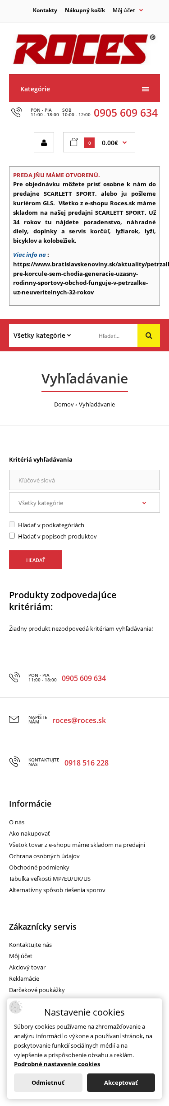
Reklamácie (24, 978)
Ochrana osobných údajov (44, 856)
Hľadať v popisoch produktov (57, 536)
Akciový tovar (27, 967)
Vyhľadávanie (97, 404)
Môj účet (20, 956)
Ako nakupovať (29, 833)
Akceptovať (121, 1082)
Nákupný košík (85, 10)
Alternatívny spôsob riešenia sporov (57, 890)
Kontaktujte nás (30, 945)
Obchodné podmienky (39, 867)
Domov (64, 404)
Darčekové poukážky (37, 990)
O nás (16, 822)
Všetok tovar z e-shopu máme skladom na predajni (77, 845)
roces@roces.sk (79, 720)
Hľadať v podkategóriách (51, 525)
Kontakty (45, 10)
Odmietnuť (48, 1082)
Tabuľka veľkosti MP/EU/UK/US (50, 878)
